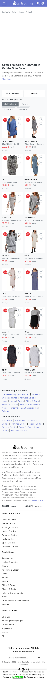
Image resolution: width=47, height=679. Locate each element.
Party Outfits (25, 427)
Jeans (4, 401)
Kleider (21, 12)
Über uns (6, 617)
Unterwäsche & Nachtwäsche (24, 408)
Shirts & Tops (32, 401)
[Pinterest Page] (23, 669)
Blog (4, 636)
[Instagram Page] (27, 669)
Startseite (6, 12)
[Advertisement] (23, 38)
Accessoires (24, 394)
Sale (14, 12)
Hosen (13, 401)
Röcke (21, 401)
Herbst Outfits (36, 424)
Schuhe (5, 411)
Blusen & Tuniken (10, 405)
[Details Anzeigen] (19, 124)
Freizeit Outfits (22, 421)
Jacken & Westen (10, 562)
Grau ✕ (25, 104)
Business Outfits (19, 431)
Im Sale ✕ (23, 109)
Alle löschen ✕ (10, 104)
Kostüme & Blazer (28, 398)
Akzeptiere (18, 677)
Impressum (7, 628)
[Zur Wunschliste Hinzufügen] (19, 119)
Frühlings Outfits (19, 424)
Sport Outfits (8, 543)
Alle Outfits (7, 421)
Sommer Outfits (9, 427)
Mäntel (14, 398)
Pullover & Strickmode (30, 405)
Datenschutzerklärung (35, 677)
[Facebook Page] (19, 669)
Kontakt (5, 632)
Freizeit (29, 12)
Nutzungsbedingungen (12, 621)
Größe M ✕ (9, 109)
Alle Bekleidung (9, 394)
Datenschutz (37, 501)
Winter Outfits (9, 524)
